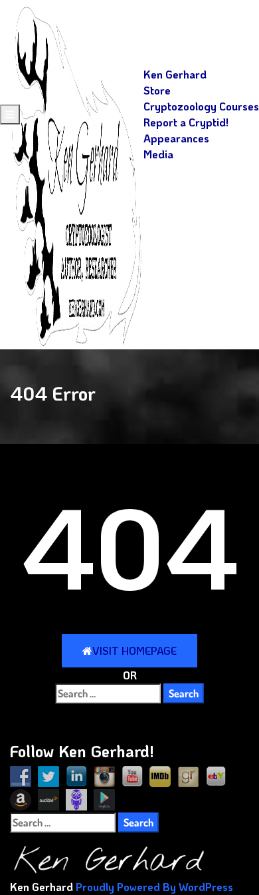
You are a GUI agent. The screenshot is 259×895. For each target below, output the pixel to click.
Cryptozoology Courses (201, 106)
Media (158, 154)
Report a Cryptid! (185, 122)
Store (157, 90)
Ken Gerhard (175, 74)
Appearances (176, 138)
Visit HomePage (134, 650)
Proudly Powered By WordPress (154, 887)
